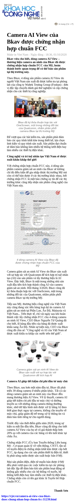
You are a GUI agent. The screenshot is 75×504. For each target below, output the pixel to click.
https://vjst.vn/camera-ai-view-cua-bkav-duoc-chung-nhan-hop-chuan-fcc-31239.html (28, 498)
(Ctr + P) (66, 24)
